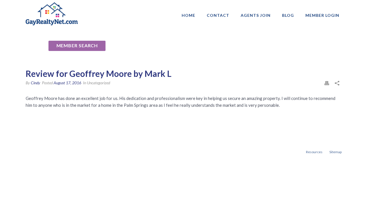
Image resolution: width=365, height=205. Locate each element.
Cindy (35, 82)
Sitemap (335, 152)
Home (188, 15)
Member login (322, 15)
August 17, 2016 (67, 82)
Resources (314, 152)
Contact (218, 15)
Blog (288, 15)
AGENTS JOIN (256, 15)
